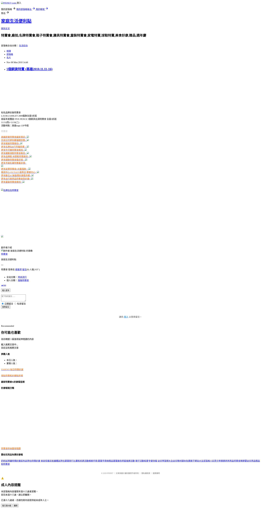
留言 (24, 269)
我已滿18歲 (6, 506)
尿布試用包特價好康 (30, 461)
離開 (15, 506)
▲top (3, 285)
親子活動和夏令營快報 (146, 461)
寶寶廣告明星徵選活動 (124, 461)
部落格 (10, 54)
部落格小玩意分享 (212, 461)
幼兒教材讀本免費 (181, 461)
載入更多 (5, 290)
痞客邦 (18, 269)
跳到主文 (5, 28)
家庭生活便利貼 (16, 21)
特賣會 (4, 254)
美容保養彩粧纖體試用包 (53, 461)
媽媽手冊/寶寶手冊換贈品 (101, 461)
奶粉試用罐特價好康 (11, 461)
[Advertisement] (18, 91)
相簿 (9, 51)
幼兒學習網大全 (165, 461)
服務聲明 (156, 473)
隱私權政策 (145, 473)
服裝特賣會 (23, 280)
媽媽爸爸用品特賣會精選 (233, 461)
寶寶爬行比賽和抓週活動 (77, 461)
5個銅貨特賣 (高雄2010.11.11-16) (29, 69)
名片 (9, 57)
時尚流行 (22, 277)
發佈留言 (5, 307)
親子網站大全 (196, 461)
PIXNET (110, 473)
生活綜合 (23, 46)
